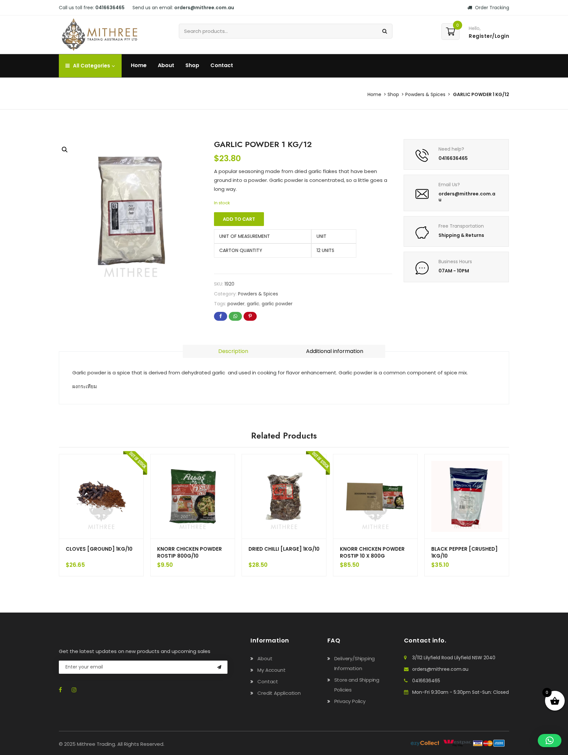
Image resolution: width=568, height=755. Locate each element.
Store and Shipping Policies (356, 684)
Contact (221, 65)
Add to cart (239, 219)
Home (139, 65)
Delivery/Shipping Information (354, 663)
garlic (253, 303)
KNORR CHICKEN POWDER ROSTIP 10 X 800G (372, 552)
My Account (271, 670)
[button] (65, 150)
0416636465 (426, 680)
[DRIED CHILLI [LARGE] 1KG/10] (284, 496)
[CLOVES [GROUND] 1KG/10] (101, 496)
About (166, 65)
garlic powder (277, 303)
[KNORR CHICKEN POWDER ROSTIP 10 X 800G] (375, 496)
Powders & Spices (425, 94)
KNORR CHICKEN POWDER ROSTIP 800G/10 (189, 552)
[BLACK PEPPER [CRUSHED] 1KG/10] (466, 496)
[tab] (233, 351)
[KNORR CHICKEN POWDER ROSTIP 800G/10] (192, 496)
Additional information (334, 351)
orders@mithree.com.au (440, 669)
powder (236, 303)
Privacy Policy (350, 701)
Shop (192, 65)
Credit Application (278, 693)
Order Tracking (491, 7)
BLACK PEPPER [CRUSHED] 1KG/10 (464, 552)
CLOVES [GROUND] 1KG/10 (99, 548)
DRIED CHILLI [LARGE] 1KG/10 (284, 548)
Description (233, 351)
